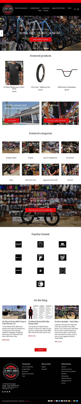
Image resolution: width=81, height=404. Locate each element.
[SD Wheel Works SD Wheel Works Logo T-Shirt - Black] (14, 73)
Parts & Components (50, 158)
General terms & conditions (68, 371)
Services (46, 10)
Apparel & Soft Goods (50, 180)
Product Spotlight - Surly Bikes (66, 321)
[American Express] (59, 401)
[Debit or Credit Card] (72, 401)
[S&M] (62, 257)
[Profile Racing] (40, 257)
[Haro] (62, 244)
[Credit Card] (52, 401)
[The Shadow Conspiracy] (40, 284)
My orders (44, 369)
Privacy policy (64, 376)
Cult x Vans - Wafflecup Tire (40, 87)
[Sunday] (40, 270)
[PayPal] (69, 401)
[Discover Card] (62, 401)
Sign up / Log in (75, 1)
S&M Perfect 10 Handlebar (67, 87)
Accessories (70, 158)
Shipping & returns (66, 380)
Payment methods (66, 378)
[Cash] (49, 401)
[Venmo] (77, 401)
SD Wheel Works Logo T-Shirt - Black (14, 88)
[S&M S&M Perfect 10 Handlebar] (67, 73)
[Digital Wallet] (65, 401)
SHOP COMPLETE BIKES (40, 39)
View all (40, 350)
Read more (5, 340)
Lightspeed (26, 401)
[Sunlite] (62, 270)
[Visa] (57, 401)
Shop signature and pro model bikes (40, 210)
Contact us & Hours (66, 369)
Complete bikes (11, 158)
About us (63, 367)
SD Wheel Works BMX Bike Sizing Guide (38, 322)
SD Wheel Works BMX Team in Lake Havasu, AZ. (14, 322)
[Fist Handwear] (40, 244)
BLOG (40, 10)
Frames (30, 158)
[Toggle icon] (75, 9)
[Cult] (18, 244)
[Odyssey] (18, 257)
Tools (11, 180)
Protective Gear (30, 180)
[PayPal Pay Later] (74, 401)
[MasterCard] (54, 401)
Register (44, 367)
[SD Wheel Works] (8, 9)
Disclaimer (64, 373)
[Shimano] (18, 270)
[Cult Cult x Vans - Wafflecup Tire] (40, 73)
